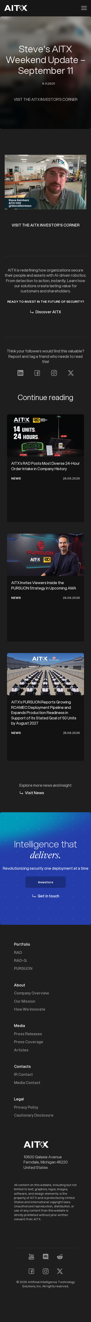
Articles (21, 1050)
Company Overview (31, 993)
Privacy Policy (26, 1107)
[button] (82, 8)
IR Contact (23, 1074)
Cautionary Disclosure (33, 1115)
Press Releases (28, 1033)
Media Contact (27, 1082)
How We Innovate (29, 1009)
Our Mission (24, 1001)
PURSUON (23, 968)
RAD (18, 952)
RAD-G (20, 960)
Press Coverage (28, 1041)
